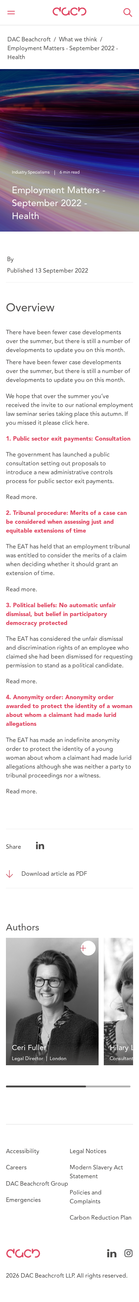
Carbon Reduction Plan (101, 1217)
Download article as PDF (54, 873)
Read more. (21, 497)
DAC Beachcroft (29, 39)
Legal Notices (88, 1151)
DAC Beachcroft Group (37, 1183)
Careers (16, 1167)
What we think (78, 39)
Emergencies (23, 1200)
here (81, 422)
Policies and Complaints (86, 1197)
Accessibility (22, 1151)
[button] (128, 12)
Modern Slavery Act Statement (96, 1172)
